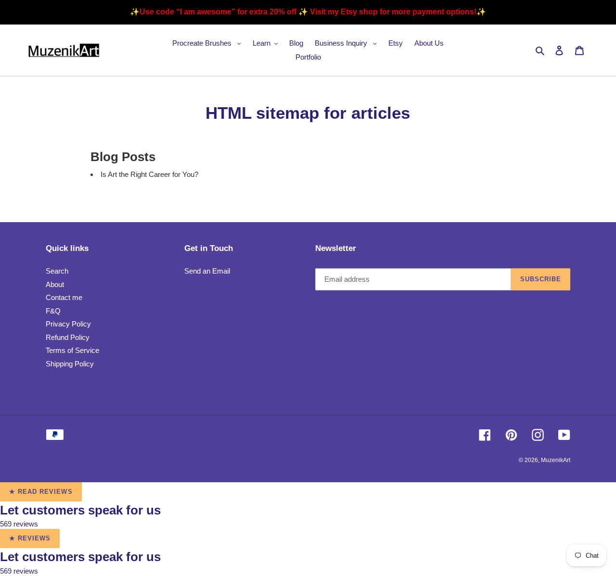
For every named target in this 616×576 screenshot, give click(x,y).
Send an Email (207, 271)
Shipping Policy (70, 364)
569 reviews (19, 524)
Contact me (64, 297)
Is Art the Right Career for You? (149, 174)
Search (57, 271)
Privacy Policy (68, 324)
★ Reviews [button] (30, 538)
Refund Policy (68, 337)
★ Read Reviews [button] (41, 491)
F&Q (53, 311)
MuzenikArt (555, 460)
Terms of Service (72, 350)
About (55, 284)
